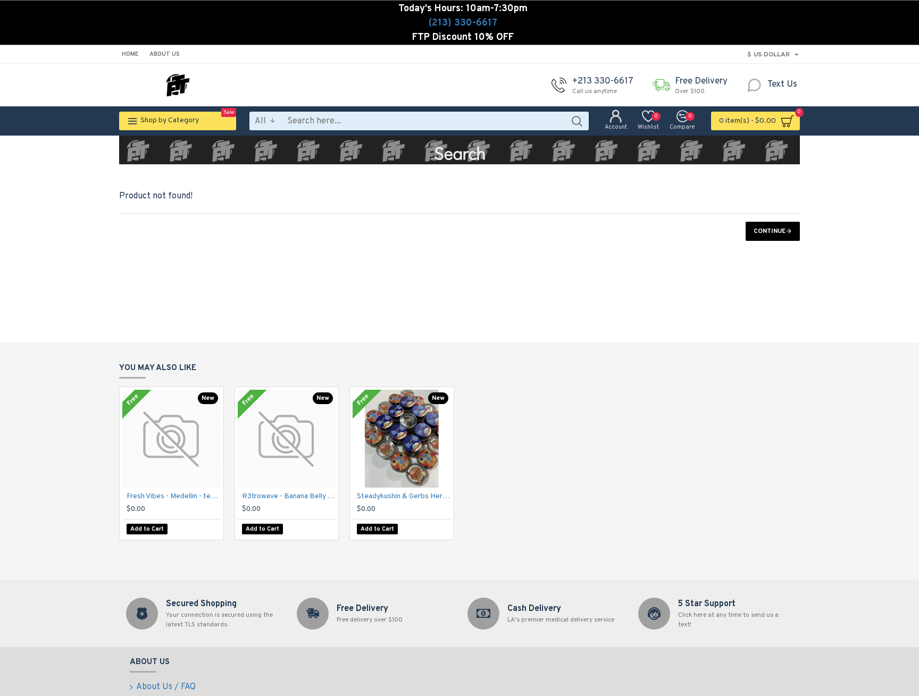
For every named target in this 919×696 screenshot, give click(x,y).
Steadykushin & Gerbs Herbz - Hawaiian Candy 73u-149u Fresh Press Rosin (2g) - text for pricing (404, 496)
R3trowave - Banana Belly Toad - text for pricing (289, 496)
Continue (770, 231)
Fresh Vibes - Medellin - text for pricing (174, 496)
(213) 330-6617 (463, 23)
